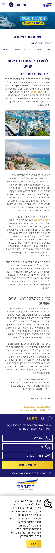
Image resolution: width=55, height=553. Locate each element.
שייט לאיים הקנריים (22, 49)
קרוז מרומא (29, 406)
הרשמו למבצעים (24, 4)
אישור (34, 543)
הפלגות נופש (37, 91)
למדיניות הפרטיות (32, 529)
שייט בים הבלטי (43, 49)
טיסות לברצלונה (42, 220)
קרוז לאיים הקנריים (40, 409)
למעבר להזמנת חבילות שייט (27, 63)
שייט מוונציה (43, 406)
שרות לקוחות (18, 4)
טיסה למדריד (22, 409)
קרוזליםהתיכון (36, 43)
